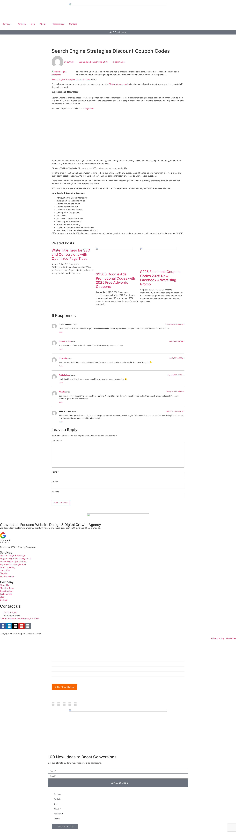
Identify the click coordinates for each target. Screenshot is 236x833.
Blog (33, 24)
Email (55, 482)
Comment (57, 441)
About (42, 24)
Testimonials (58, 24)
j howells (63, 358)
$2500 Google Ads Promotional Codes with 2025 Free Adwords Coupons (115, 280)
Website (55, 492)
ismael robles (65, 341)
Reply (61, 332)
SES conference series (119, 84)
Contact (73, 24)
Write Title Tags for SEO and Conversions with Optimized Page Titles (71, 254)
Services (6, 24)
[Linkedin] (9, 626)
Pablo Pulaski (64, 375)
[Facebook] (3, 626)
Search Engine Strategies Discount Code (70, 79)
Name (55, 472)
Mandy (62, 392)
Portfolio (22, 24)
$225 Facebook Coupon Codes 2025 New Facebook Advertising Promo (160, 278)
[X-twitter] (15, 626)
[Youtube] (21, 626)
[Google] (28, 626)
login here (89, 108)
